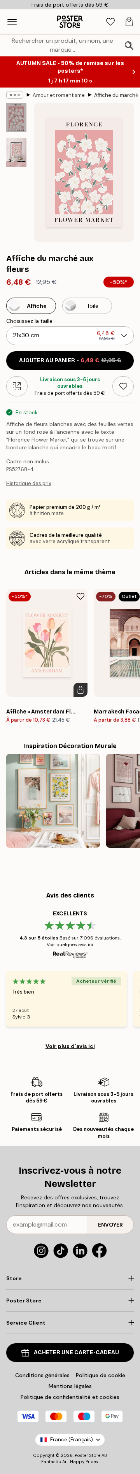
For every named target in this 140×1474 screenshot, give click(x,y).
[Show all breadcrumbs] (14, 95)
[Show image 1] (16, 117)
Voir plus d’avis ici (70, 1046)
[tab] (110, 22)
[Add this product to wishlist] (123, 386)
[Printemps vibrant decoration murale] (53, 801)
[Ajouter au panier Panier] (81, 690)
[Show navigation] (12, 21)
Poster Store (87, 1455)
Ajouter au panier (70, 360)
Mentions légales (70, 1386)
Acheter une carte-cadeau (76, 1352)
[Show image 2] (16, 152)
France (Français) (71, 1439)
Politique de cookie (100, 1375)
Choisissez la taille (29, 320)
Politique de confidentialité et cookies (70, 1396)
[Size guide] (17, 386)
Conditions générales (42, 1375)
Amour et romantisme (59, 95)
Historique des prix (28, 483)
